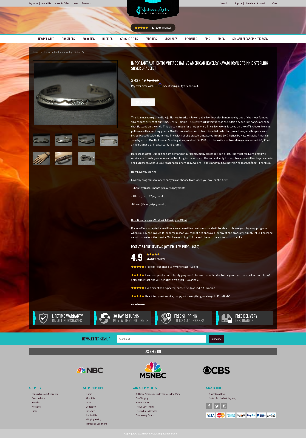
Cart (274, 3)
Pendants (191, 38)
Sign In (238, 3)
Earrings (151, 38)
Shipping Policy (93, 419)
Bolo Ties (89, 38)
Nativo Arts (149, 433)
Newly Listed (46, 38)
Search (223, 3)
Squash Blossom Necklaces (250, 38)
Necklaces (171, 38)
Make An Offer (62, 3)
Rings (221, 38)
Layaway (33, 3)
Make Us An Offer (217, 394)
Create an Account (255, 3)
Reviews (86, 3)
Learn (75, 3)
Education (91, 406)
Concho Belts (129, 38)
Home (36, 52)
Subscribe (216, 339)
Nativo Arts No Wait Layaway (223, 398)
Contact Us (91, 415)
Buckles (107, 38)
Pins (207, 38)
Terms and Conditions (96, 423)
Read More (138, 304)
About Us (46, 3)
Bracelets (68, 38)
